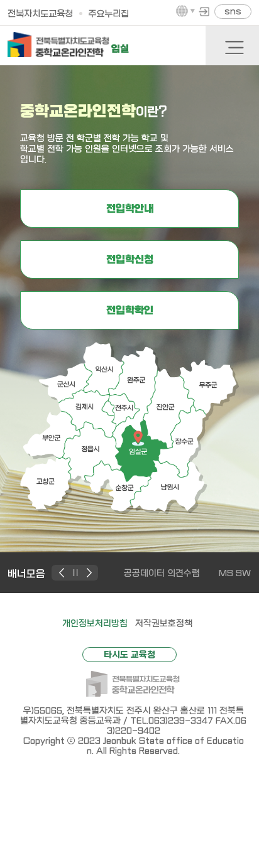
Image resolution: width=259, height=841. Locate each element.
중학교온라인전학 (59, 44)
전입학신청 (129, 259)
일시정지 (76, 572)
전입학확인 (129, 310)
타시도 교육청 (129, 655)
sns (232, 11)
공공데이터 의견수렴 (162, 573)
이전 (63, 572)
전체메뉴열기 (234, 46)
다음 (89, 572)
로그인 (204, 11)
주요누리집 (108, 14)
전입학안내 (129, 209)
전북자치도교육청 (40, 14)
